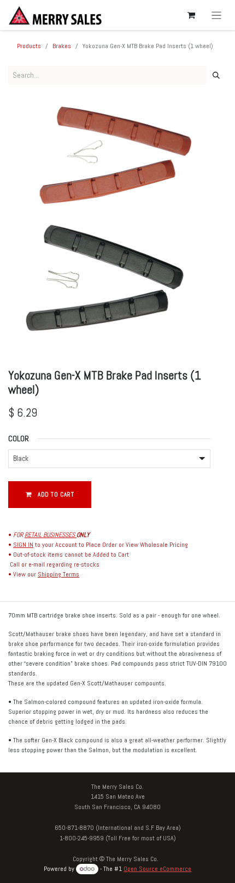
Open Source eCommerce (157, 868)
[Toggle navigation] (216, 15)
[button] (49, 494)
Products (29, 46)
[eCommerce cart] (191, 15)
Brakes (61, 46)
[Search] (216, 75)
